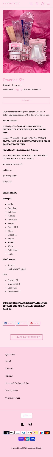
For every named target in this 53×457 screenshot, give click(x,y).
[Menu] (48, 4)
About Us (9, 368)
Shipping (18, 89)
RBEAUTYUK (11, 3)
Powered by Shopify (34, 448)
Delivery (9, 375)
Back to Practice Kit (29, 337)
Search (8, 361)
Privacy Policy (11, 390)
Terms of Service (12, 397)
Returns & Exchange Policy (17, 383)
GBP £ (25, 415)
